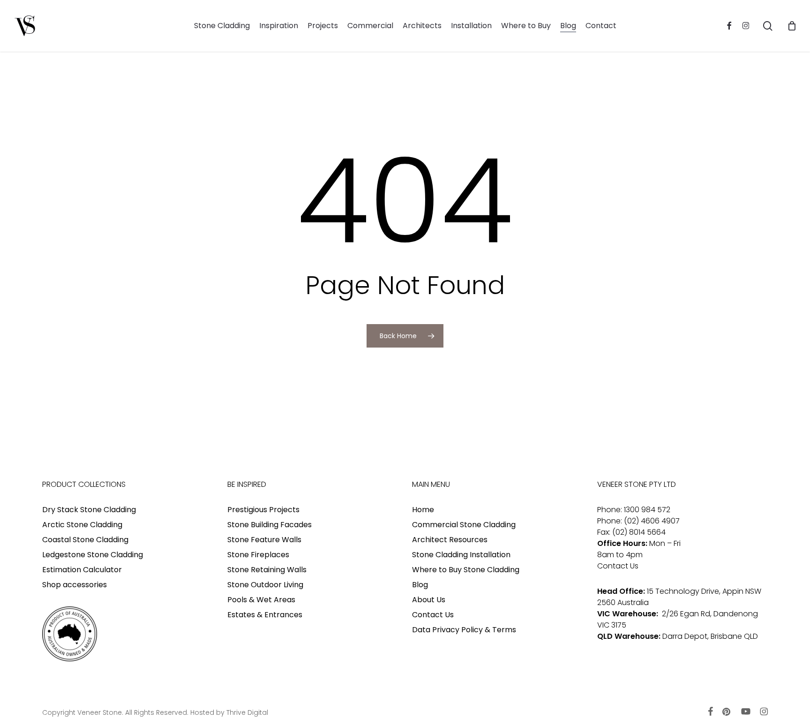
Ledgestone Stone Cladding (92, 554)
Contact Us (433, 614)
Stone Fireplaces (258, 554)
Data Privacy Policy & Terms (464, 629)
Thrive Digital (247, 712)
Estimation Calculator (82, 569)
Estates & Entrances (264, 614)
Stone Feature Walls (264, 539)
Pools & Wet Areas (261, 599)
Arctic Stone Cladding (82, 524)
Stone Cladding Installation (461, 554)
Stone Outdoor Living (265, 584)
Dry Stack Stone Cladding (89, 509)
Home (423, 509)
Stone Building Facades (269, 524)
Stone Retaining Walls (267, 569)
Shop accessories (74, 584)
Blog (420, 584)
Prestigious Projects (263, 509)
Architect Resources (450, 539)
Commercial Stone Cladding (464, 524)
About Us (428, 599)
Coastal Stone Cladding (85, 539)
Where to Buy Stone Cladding (465, 569)
